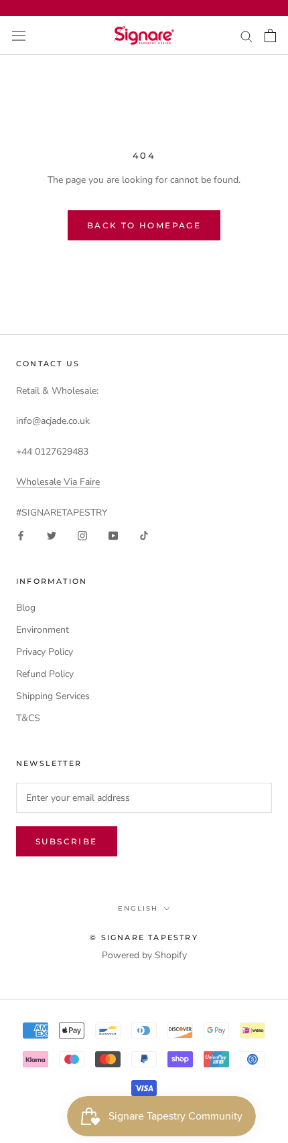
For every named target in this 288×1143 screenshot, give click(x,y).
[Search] (246, 36)
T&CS (28, 718)
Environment (42, 629)
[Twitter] (51, 535)
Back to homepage (144, 225)
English (138, 908)
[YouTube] (113, 535)
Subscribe (66, 841)
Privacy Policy (44, 651)
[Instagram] (82, 535)
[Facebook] (20, 535)
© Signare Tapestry (144, 937)
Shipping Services (53, 696)
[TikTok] (144, 535)
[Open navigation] (18, 35)
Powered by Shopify (144, 955)
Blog (25, 607)
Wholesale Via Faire (58, 481)
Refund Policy (45, 674)
